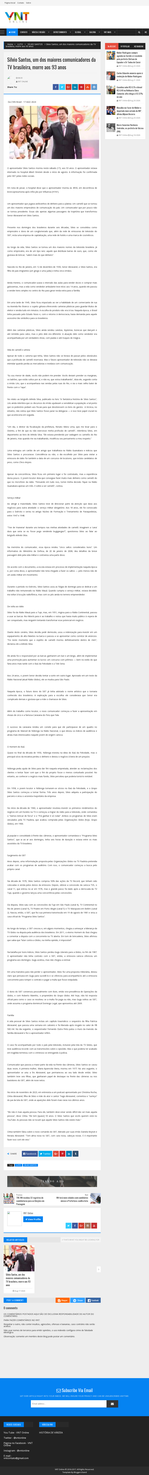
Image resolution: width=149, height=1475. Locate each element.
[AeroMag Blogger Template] (21, 17)
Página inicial (10, 3)
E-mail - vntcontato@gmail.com (16, 1457)
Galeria (92, 32)
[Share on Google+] (68, 87)
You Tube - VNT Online (16, 1432)
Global (78, 32)
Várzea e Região (38, 32)
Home (13, 32)
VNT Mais (107, 32)
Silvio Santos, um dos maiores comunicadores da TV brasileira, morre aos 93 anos (18, 1280)
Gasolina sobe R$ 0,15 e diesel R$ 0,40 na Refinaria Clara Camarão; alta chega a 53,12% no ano (130, 92)
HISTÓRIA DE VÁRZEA (51, 1432)
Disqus (80, 1300)
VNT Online (60, 1469)
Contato (20, 3)
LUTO (20, 44)
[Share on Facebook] (56, 87)
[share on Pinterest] (81, 87)
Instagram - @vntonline (16, 1450)
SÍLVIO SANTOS (35, 44)
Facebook (95, 1300)
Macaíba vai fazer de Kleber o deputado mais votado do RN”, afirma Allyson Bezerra (129, 111)
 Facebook (29, 1154)
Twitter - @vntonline (15, 1437)
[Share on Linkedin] (75, 87)
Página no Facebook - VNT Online (18, 1444)
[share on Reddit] (94, 87)
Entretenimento (60, 32)
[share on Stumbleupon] (88, 87)
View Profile (33, 1219)
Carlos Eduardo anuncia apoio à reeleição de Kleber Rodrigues (130, 74)
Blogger (64, 1300)
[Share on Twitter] (62, 87)
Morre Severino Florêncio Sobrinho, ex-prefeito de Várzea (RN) (130, 128)
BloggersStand (80, 1472)
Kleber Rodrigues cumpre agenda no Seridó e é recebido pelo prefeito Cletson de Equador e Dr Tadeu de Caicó (129, 57)
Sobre (28, 3)
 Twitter (45, 1154)
